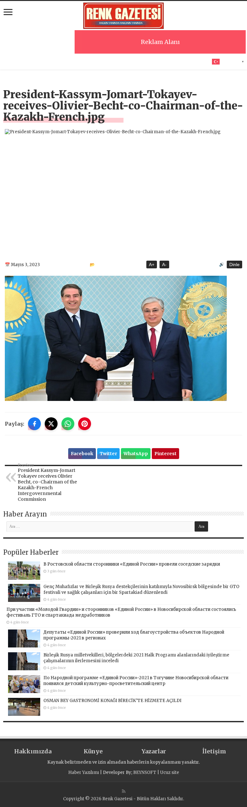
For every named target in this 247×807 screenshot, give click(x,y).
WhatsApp (136, 453)
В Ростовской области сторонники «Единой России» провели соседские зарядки (131, 564)
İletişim (214, 751)
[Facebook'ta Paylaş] (34, 423)
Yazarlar (154, 751)
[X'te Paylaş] (51, 423)
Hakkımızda (32, 751)
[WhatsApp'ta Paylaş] (67, 423)
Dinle (234, 264)
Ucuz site (169, 772)
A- (164, 264)
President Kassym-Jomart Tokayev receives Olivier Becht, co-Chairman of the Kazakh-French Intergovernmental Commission (47, 482)
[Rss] (123, 791)
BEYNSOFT (144, 772)
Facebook (82, 453)
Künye (93, 751)
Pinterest (165, 453)
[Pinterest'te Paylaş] (84, 423)
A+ (151, 264)
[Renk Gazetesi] (123, 16)
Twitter (108, 453)
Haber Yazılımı (83, 772)
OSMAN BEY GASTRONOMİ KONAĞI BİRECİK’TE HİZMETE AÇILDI (112, 700)
